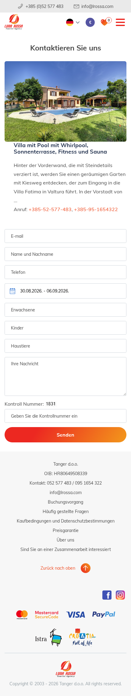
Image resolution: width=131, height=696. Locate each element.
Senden (65, 434)
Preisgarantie (66, 530)
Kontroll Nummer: (25, 403)
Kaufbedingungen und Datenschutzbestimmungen (66, 521)
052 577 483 (59, 483)
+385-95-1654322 (96, 209)
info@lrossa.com (97, 6)
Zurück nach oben (58, 568)
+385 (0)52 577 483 (44, 6)
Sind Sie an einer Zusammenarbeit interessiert (65, 549)
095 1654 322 (88, 483)
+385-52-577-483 (50, 209)
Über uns (65, 540)
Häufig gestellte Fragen (66, 511)
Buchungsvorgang (65, 502)
